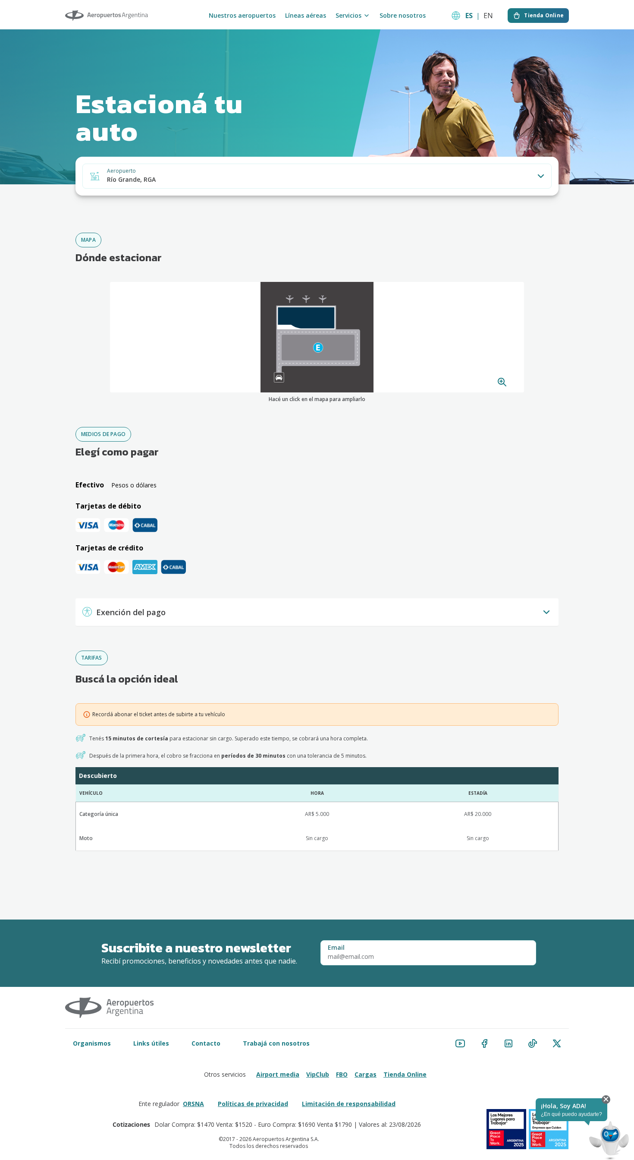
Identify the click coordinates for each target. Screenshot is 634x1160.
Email (336, 947)
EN (488, 15)
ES (469, 15)
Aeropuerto (121, 171)
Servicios (348, 15)
